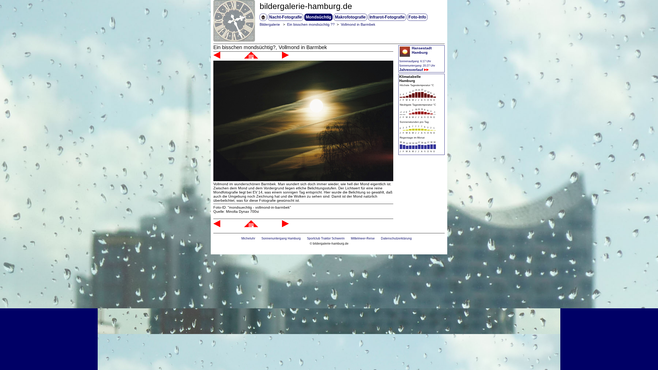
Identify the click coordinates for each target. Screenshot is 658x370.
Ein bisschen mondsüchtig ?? (311, 24)
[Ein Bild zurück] (216, 57)
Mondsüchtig (318, 17)
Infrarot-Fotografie (387, 17)
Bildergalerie (270, 24)
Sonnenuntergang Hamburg (281, 238)
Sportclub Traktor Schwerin (326, 238)
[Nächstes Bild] (285, 57)
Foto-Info (417, 17)
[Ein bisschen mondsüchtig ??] (251, 57)
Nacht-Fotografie (285, 17)
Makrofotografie (350, 17)
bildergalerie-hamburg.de (306, 6)
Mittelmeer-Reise (363, 238)
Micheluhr (248, 238)
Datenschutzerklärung (396, 238)
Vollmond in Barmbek (358, 24)
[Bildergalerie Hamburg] (263, 17)
